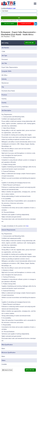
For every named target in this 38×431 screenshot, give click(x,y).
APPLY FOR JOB (29, 42)
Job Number (5, 47)
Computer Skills (6, 71)
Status (3, 360)
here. (27, 226)
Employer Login (11, 8)
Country (4, 102)
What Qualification (7, 344)
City (3, 87)
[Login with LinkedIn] (35, 23)
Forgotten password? (26, 23)
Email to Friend (8, 370)
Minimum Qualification (8, 352)
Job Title (4, 63)
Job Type (4, 55)
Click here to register (9, 23)
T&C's (19, 20)
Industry (4, 79)
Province (4, 95)
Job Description (6, 110)
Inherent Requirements (8, 230)
